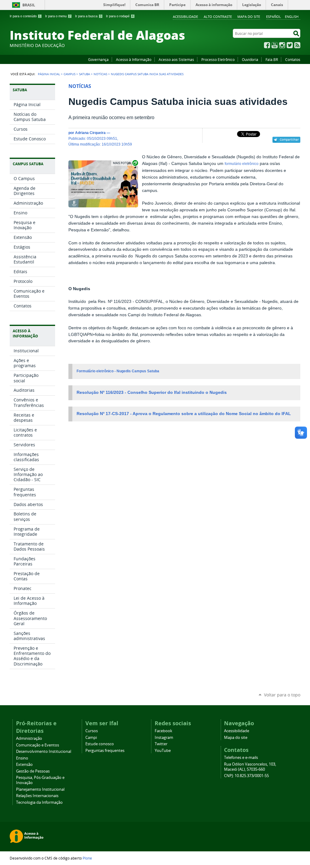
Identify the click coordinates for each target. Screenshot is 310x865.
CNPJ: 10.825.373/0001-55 (246, 775)
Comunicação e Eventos (37, 745)
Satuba (84, 74)
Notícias (100, 74)
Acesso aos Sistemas (176, 59)
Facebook (267, 45)
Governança (98, 59)
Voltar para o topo (282, 695)
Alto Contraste (218, 16)
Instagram (282, 45)
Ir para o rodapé (120, 16)
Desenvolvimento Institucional (43, 751)
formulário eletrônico (242, 164)
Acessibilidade (185, 16)
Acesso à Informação (133, 59)
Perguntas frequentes (104, 750)
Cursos (91, 730)
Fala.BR (271, 59)
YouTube (275, 45)
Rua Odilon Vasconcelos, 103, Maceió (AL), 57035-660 (250, 767)
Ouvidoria (250, 59)
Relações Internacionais (37, 795)
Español (273, 16)
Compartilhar (289, 139)
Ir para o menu (58, 16)
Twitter (290, 45)
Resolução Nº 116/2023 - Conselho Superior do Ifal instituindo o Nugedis (152, 392)
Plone (87, 858)
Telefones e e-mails (241, 757)
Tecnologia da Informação (39, 802)
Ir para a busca (88, 16)
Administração (29, 738)
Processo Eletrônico (218, 59)
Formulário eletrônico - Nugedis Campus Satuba (118, 371)
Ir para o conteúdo (25, 16)
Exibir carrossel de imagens (125, 163)
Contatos (292, 59)
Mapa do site (248, 16)
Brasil (28, 5)
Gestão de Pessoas (33, 771)
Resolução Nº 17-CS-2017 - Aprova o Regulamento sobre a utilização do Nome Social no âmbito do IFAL (184, 413)
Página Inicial (49, 74)
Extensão (24, 764)
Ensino (22, 758)
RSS (297, 45)
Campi (91, 737)
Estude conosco (99, 743)
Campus (69, 74)
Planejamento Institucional (40, 789)
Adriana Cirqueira (90, 133)
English (291, 16)
